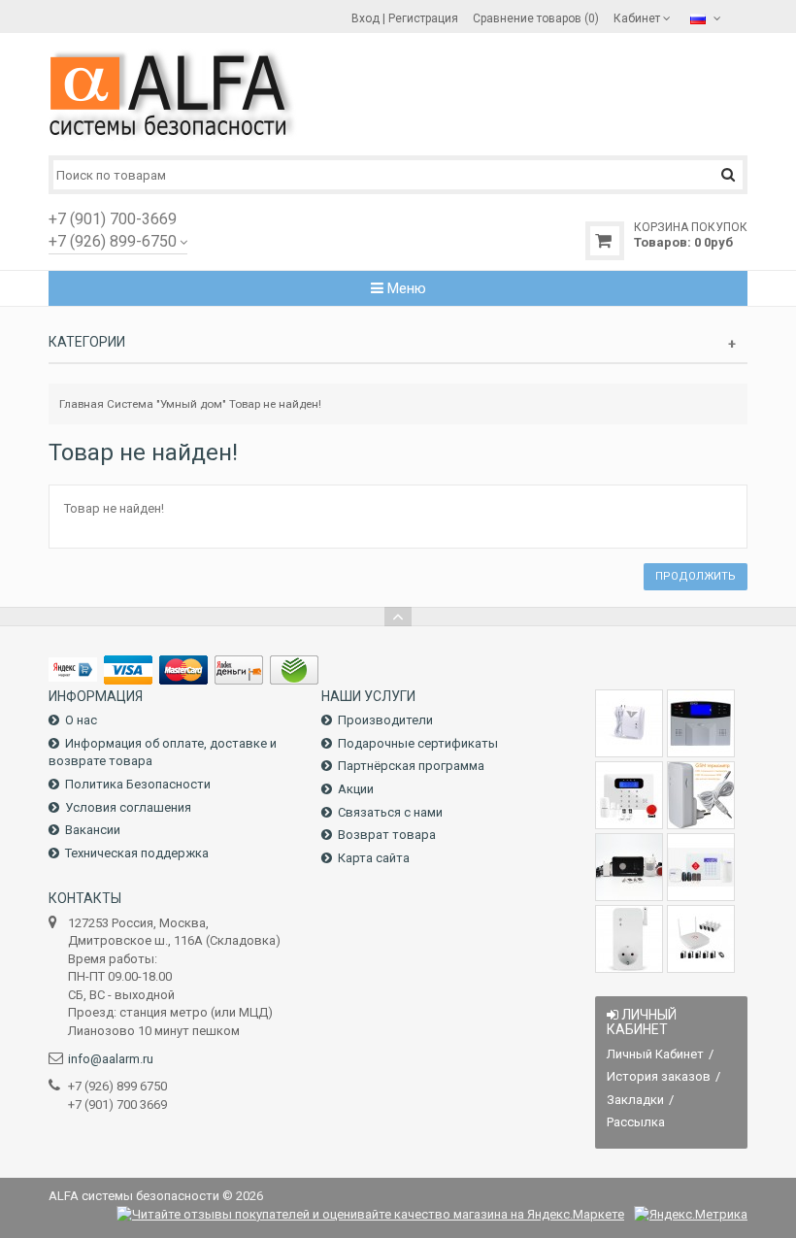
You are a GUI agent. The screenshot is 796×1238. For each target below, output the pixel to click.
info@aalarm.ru (110, 1059)
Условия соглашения (128, 807)
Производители (385, 720)
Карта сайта (374, 858)
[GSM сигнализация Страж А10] (629, 867)
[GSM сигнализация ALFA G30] (701, 723)
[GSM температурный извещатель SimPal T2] (701, 795)
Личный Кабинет (655, 1054)
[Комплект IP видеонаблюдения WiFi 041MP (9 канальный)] (701, 939)
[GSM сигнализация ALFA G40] (629, 795)
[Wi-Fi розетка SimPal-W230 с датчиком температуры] (629, 939)
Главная (81, 404)
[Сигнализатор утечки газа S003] (629, 723)
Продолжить (695, 576)
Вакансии (92, 829)
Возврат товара (387, 834)
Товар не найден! (275, 404)
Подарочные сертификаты (418, 743)
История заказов (659, 1076)
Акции (356, 789)
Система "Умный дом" (166, 404)
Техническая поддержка (137, 853)
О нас (81, 720)
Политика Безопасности (138, 784)
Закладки (635, 1099)
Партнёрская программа (411, 765)
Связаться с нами (390, 812)
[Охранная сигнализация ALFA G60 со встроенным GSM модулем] (701, 867)
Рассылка (636, 1122)
